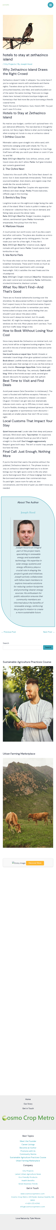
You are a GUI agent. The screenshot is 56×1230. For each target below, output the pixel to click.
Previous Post (8, 632)
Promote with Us (28, 1151)
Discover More (35, 863)
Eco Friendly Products (28, 1177)
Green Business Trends (28, 1184)
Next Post (49, 632)
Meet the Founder (28, 1141)
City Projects (10, 64)
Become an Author (28, 1148)
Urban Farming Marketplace (28, 1161)
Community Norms (28, 1154)
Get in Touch (28, 1108)
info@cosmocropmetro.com (32, 1206)
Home (28, 1099)
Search (6, 643)
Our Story (28, 1104)
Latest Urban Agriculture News (28, 1174)
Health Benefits (28, 1180)
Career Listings (28, 1144)
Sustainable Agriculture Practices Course (28, 1157)
